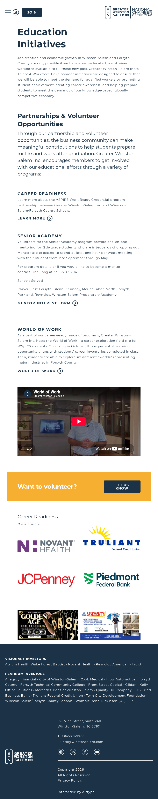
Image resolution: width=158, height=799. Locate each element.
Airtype (88, 792)
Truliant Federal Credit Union (58, 695)
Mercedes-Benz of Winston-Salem (64, 690)
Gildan (130, 685)
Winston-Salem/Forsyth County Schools (38, 701)
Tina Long (39, 272)
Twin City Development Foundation (116, 695)
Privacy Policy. (70, 780)
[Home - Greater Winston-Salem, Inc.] (123, 12)
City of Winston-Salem (58, 679)
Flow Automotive (121, 679)
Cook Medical (92, 679)
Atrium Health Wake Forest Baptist (35, 664)
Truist (137, 664)
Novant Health (80, 664)
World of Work (36, 371)
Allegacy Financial (20, 679)
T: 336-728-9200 (71, 736)
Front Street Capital (105, 685)
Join (32, 12)
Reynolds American (112, 664)
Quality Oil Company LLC (117, 690)
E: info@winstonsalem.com (80, 742)
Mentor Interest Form (44, 303)
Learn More (31, 218)
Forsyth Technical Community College (52, 685)
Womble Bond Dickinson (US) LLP (104, 701)
